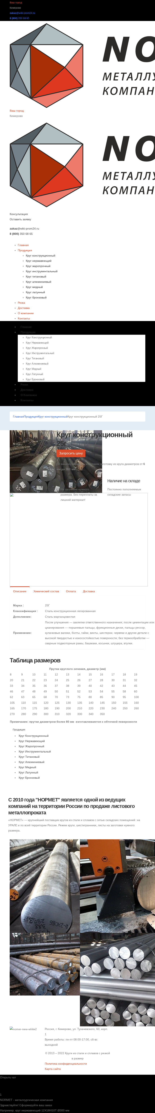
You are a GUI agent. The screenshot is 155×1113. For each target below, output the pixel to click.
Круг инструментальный (42, 271)
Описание (19, 591)
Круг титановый (36, 276)
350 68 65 (19, 18)
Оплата (71, 591)
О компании (26, 313)
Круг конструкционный (40, 255)
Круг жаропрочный (38, 266)
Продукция (25, 250)
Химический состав (46, 591)
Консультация (19, 214)
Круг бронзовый (36, 297)
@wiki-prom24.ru (22, 13)
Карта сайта (53, 1068)
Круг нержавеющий (38, 260)
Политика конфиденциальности (66, 1063)
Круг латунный (35, 292)
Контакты (24, 318)
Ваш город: (16, 2)
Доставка (24, 308)
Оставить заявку (20, 219)
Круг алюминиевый (38, 281)
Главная (23, 245)
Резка (21, 302)
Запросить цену (71, 453)
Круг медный (34, 287)
